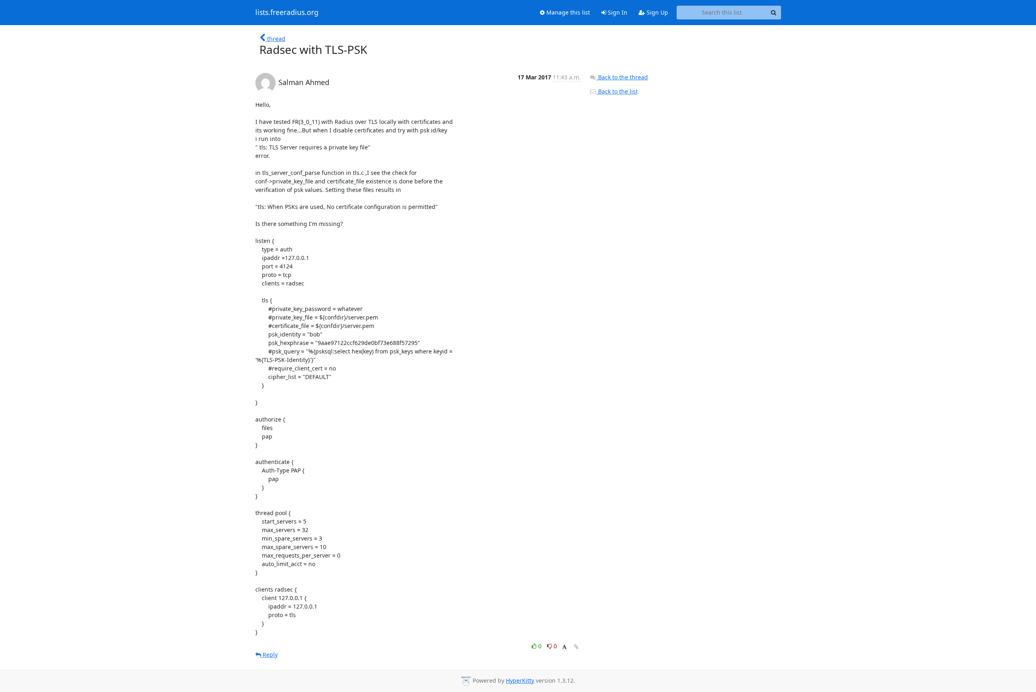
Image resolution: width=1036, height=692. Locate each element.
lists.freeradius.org (286, 12)
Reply (269, 654)
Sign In (616, 12)
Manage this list (567, 12)
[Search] (773, 12)
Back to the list (617, 91)
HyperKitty (520, 680)
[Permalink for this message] (576, 646)
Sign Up (656, 12)
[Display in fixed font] (564, 647)
